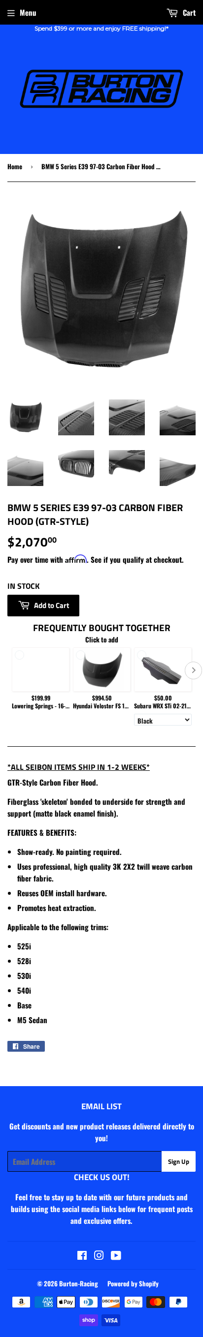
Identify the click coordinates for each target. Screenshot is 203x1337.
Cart (188, 12)
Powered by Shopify (133, 1283)
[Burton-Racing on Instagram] (99, 1255)
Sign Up (178, 1161)
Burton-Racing (78, 1283)
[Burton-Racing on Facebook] (82, 1255)
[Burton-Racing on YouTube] (116, 1255)
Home (14, 166)
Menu (28, 12)
